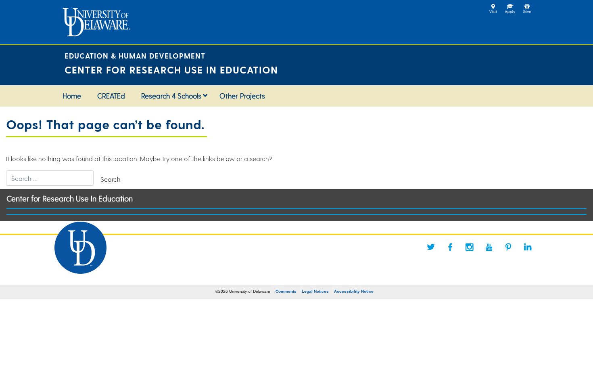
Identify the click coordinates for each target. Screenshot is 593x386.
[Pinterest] (508, 247)
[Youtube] (489, 247)
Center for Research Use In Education (69, 198)
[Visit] (493, 6)
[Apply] (510, 6)
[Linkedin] (528, 247)
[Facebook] (450, 247)
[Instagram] (469, 247)
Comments (286, 291)
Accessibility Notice (354, 291)
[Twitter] (431, 247)
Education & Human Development (135, 55)
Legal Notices (315, 291)
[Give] (527, 6)
